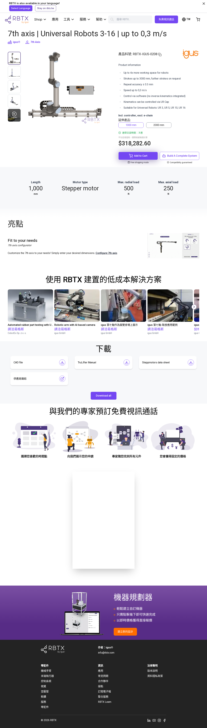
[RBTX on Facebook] (164, 720)
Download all (103, 395)
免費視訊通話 (166, 19)
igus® (16, 42)
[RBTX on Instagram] (159, 720)
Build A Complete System (182, 155)
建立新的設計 (125, 631)
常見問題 (103, 676)
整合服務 (103, 696)
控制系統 (46, 681)
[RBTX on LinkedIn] (149, 720)
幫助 (99, 19)
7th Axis (35, 42)
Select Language (20, 8)
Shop (38, 19)
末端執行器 (47, 676)
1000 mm (131, 125)
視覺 (43, 686)
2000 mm (158, 125)
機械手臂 (46, 670)
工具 (67, 19)
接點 (100, 686)
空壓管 (45, 691)
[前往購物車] (198, 19)
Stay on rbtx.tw (45, 8)
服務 (83, 19)
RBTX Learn (104, 701)
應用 (55, 19)
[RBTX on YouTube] (154, 720)
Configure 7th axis (106, 253)
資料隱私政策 (155, 676)
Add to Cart (140, 155)
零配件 (45, 707)
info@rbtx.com (106, 652)
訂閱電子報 (104, 691)
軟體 (43, 696)
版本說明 (152, 670)
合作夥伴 (103, 681)
